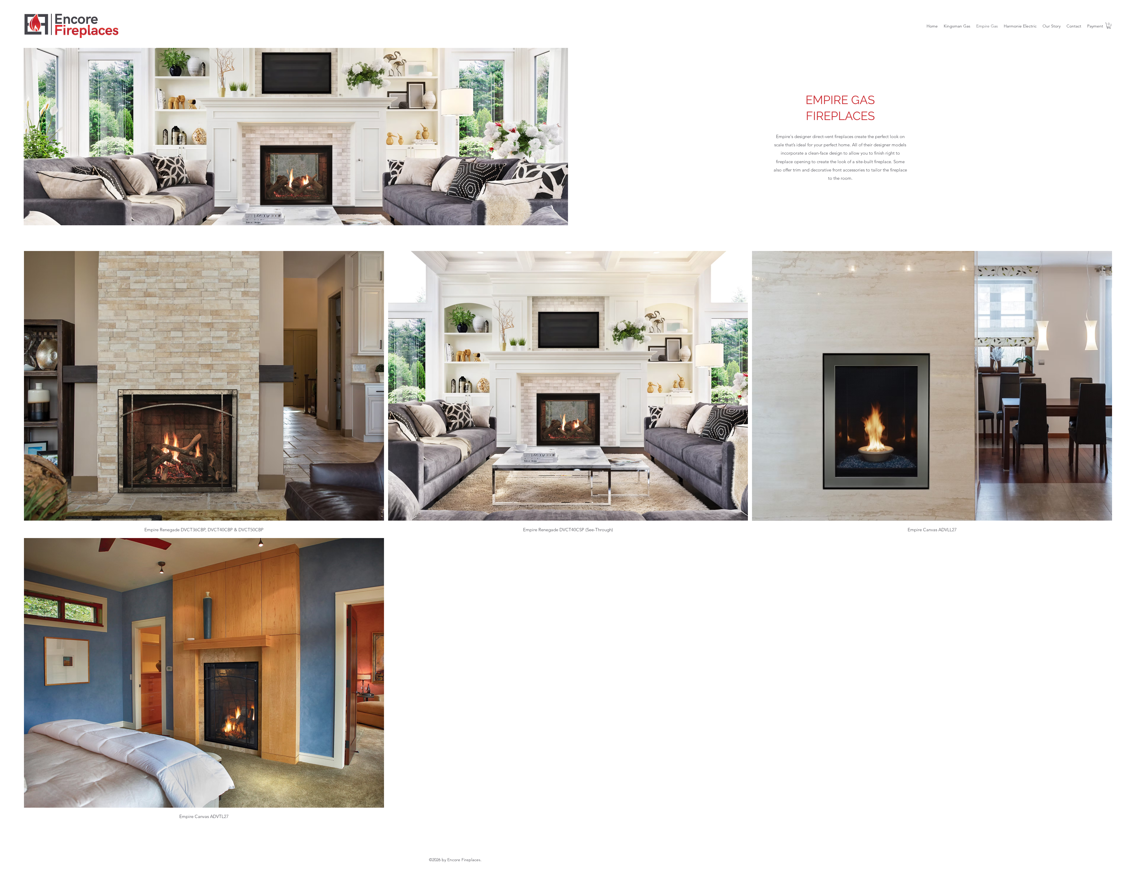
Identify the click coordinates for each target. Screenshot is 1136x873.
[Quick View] (204, 386)
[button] (1108, 26)
